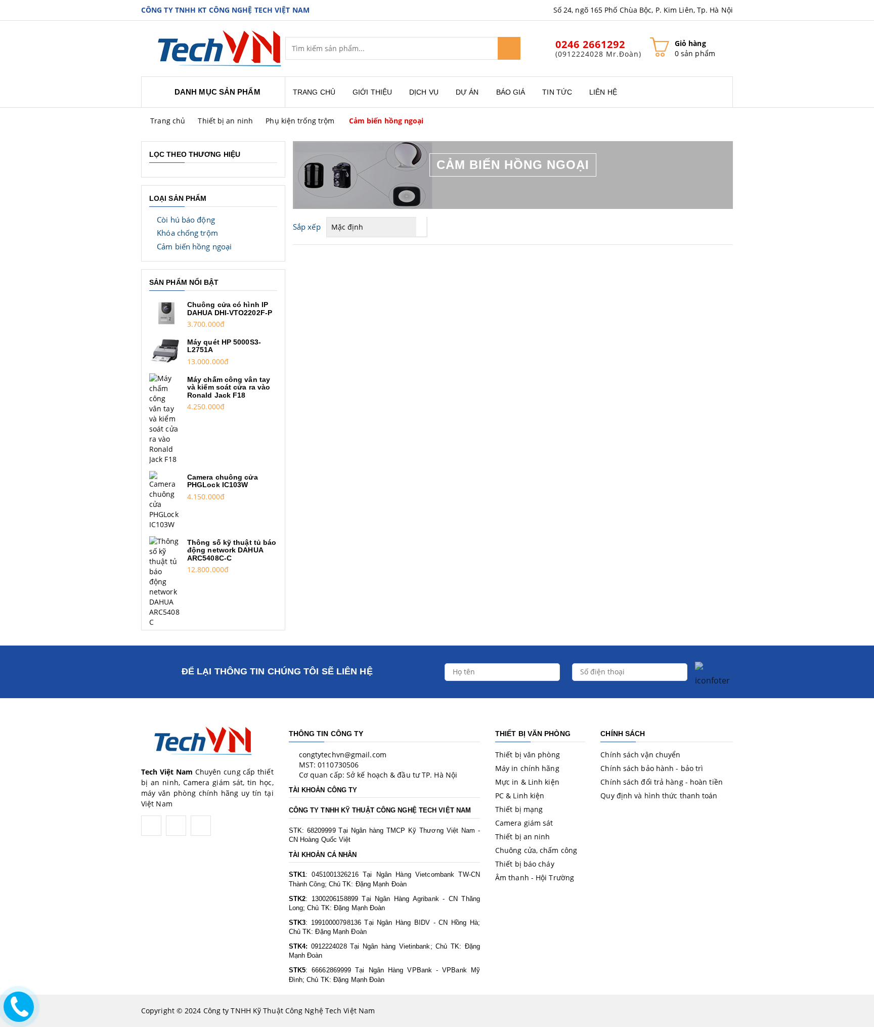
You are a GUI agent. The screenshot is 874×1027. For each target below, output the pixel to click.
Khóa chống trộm (187, 233)
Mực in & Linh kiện (527, 782)
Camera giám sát (524, 823)
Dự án (467, 92)
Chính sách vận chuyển (640, 754)
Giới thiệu (372, 92)
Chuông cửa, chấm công (536, 850)
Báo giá (511, 92)
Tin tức (557, 92)
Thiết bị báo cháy (524, 864)
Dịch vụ (424, 92)
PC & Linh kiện (519, 795)
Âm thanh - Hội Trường (534, 877)
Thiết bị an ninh (225, 120)
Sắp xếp (307, 227)
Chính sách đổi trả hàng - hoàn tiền (661, 782)
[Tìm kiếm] (509, 48)
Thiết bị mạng (519, 809)
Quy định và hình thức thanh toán (658, 795)
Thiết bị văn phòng (527, 754)
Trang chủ (314, 92)
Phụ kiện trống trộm (300, 120)
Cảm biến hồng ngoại (386, 120)
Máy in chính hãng (527, 768)
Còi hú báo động (186, 220)
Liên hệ (603, 92)
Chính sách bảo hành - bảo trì (651, 768)
